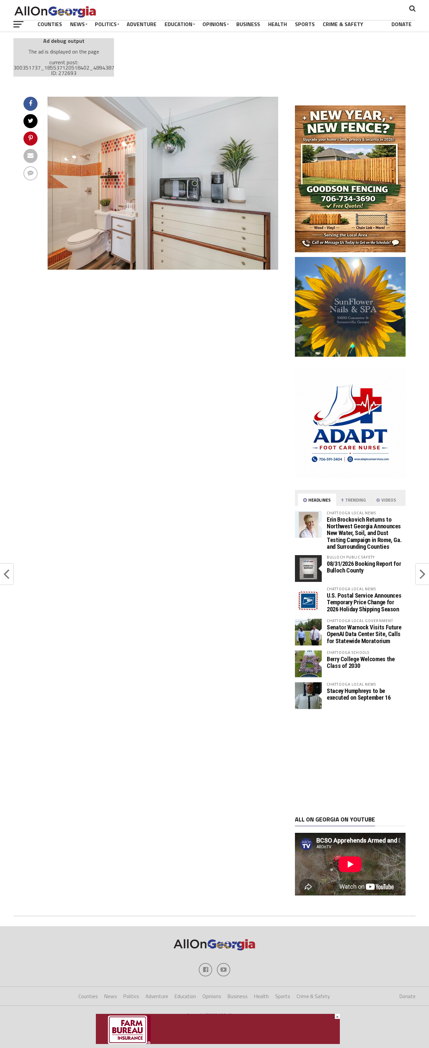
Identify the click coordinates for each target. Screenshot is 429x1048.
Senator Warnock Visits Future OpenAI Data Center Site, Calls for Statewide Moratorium (364, 634)
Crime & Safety (343, 24)
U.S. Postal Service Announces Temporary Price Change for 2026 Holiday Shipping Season (364, 602)
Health (277, 24)
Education (178, 24)
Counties (50, 24)
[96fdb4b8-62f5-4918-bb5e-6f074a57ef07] (350, 355)
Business (248, 24)
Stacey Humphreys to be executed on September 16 (358, 694)
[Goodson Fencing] (350, 250)
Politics (106, 24)
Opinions (214, 24)
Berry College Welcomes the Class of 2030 (360, 662)
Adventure (142, 24)
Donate (401, 24)
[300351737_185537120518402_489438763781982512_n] (163, 268)
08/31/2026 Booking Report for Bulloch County (364, 567)
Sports (305, 24)
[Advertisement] (350, 762)
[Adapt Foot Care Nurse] (350, 476)
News (77, 24)
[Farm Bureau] (218, 1042)
